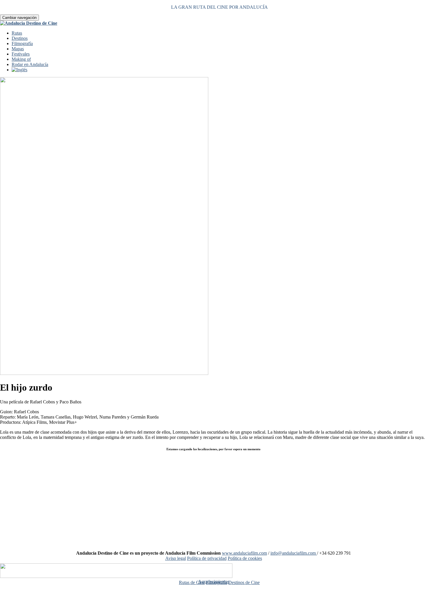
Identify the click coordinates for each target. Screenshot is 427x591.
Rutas (17, 33)
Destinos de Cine (244, 582)
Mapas (18, 48)
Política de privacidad (207, 558)
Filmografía (22, 43)
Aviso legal (175, 558)
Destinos (20, 38)
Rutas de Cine (192, 582)
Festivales (21, 53)
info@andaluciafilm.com (293, 553)
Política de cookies (245, 558)
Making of (21, 59)
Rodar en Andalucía (30, 64)
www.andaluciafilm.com (244, 553)
